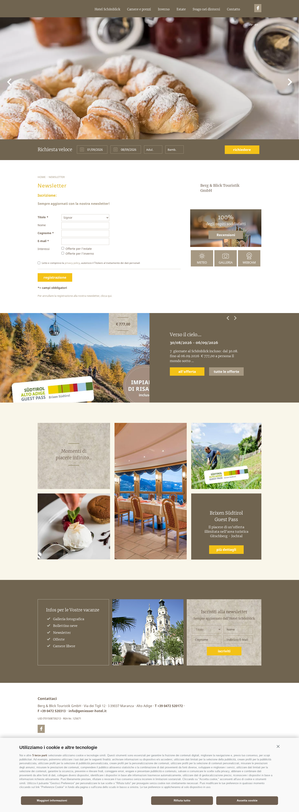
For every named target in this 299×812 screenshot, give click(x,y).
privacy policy (72, 262)
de (250, 24)
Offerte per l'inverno (79, 253)
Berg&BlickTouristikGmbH (36, 17)
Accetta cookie (247, 800)
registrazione (55, 277)
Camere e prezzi (139, 9)
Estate (181, 9)
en (256, 24)
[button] (278, 746)
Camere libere (64, 646)
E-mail (42, 241)
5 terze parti (39, 755)
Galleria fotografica (68, 619)
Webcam (249, 262)
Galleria (226, 262)
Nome (42, 225)
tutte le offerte (226, 366)
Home (42, 177)
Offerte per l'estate (78, 249)
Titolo (42, 217)
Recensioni (226, 234)
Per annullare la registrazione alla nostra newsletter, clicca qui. (75, 296)
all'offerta (187, 366)
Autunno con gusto (190, 334)
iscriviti (224, 651)
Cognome (44, 233)
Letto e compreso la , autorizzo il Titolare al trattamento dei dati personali (91, 262)
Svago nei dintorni (206, 9)
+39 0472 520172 (170, 706)
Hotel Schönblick (107, 9)
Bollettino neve (65, 626)
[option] (149, 358)
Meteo (202, 262)
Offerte (59, 639)
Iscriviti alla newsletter (224, 611)
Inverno (164, 9)
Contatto (233, 9)
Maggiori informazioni (52, 800)
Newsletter (57, 177)
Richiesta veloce (55, 149)
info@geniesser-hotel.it (88, 711)
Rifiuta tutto (182, 800)
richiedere (242, 149)
